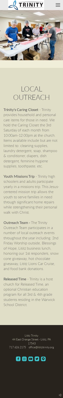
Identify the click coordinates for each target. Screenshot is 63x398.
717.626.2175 (17, 347)
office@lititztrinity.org (41, 347)
